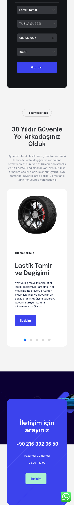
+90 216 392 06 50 (37, 444)
